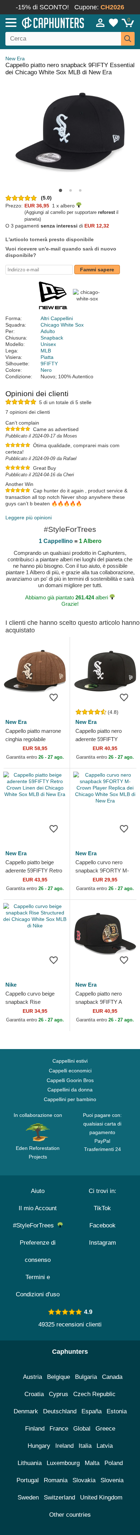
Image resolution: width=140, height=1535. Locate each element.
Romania (55, 1480)
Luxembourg (63, 1463)
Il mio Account (38, 1208)
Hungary (39, 1445)
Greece (105, 1428)
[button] (60, 190)
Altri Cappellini (57, 318)
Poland (113, 1463)
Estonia (117, 1411)
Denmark (26, 1411)
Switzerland (59, 1497)
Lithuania (30, 1463)
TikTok (102, 1208)
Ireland (64, 1445)
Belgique (58, 1376)
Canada (112, 1376)
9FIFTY (49, 363)
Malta (92, 1463)
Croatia (34, 1394)
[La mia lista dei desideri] (113, 22)
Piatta (47, 357)
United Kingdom (101, 1497)
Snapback (52, 338)
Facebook (102, 1225)
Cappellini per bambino (70, 1099)
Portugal (28, 1480)
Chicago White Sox (62, 325)
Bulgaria (86, 1376)
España (91, 1411)
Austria (32, 1376)
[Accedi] (100, 22)
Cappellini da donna (70, 1089)
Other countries (70, 1514)
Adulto (48, 331)
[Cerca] (128, 39)
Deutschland (59, 1411)
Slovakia (84, 1480)
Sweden (28, 1497)
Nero (46, 370)
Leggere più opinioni (28, 517)
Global (81, 1428)
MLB (46, 351)
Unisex (48, 344)
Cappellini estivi (70, 1061)
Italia (85, 1445)
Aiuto (38, 1191)
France (59, 1428)
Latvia (105, 1445)
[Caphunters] (40, 22)
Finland (35, 1428)
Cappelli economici (70, 1070)
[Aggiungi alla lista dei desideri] (53, 697)
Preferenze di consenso (38, 1251)
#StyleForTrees (35, 1225)
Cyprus (58, 1394)
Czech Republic (94, 1394)
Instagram (102, 1242)
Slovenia (112, 1480)
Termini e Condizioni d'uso (38, 1286)
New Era (15, 58)
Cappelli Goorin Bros (70, 1080)
